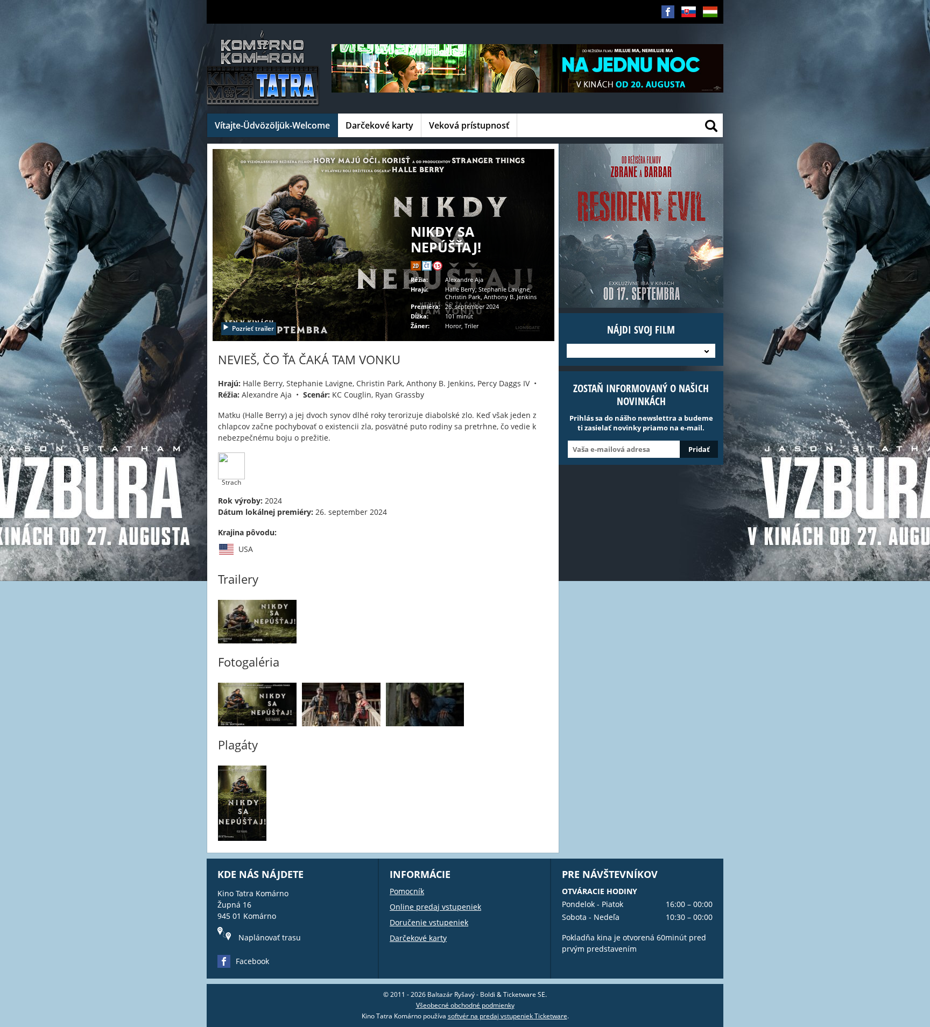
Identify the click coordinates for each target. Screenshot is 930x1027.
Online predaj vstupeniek (435, 907)
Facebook (252, 961)
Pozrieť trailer (253, 328)
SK (684, 29)
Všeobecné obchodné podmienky (465, 1005)
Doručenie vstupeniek (429, 922)
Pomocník (407, 891)
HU (707, 29)
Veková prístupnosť (469, 125)
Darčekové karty (379, 125)
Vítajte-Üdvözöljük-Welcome (272, 125)
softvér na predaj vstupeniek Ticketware (507, 1016)
